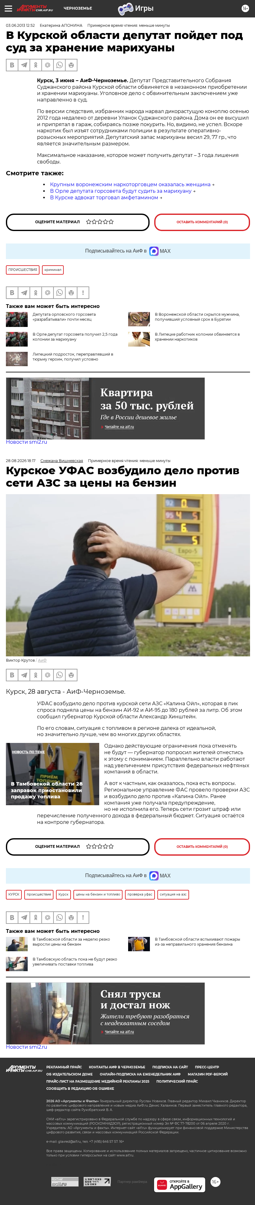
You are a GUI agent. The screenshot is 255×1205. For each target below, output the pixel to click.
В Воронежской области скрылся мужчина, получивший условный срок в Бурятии (197, 317)
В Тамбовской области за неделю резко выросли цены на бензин (71, 942)
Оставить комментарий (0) (202, 222)
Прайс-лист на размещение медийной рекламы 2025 (97, 1082)
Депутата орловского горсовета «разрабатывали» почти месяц (64, 317)
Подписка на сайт (170, 1067)
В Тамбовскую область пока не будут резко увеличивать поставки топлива (75, 961)
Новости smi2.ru (26, 442)
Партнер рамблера (132, 1182)
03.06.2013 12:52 (20, 25)
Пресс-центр (207, 1067)
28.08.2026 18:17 (20, 460)
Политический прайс (177, 1082)
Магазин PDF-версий (208, 1074)
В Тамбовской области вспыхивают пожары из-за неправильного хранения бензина (197, 942)
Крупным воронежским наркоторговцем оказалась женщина (130, 184)
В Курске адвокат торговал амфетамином (104, 198)
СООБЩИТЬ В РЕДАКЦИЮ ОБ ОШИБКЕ (80, 1089)
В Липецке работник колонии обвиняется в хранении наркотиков (197, 337)
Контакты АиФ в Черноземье (117, 1067)
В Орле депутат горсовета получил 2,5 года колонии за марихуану (75, 337)
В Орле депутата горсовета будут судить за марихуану (121, 191)
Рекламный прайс (64, 1067)
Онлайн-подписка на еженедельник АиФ (140, 1074)
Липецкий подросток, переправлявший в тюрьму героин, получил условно (73, 357)
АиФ (42, 660)
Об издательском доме (69, 1074)
